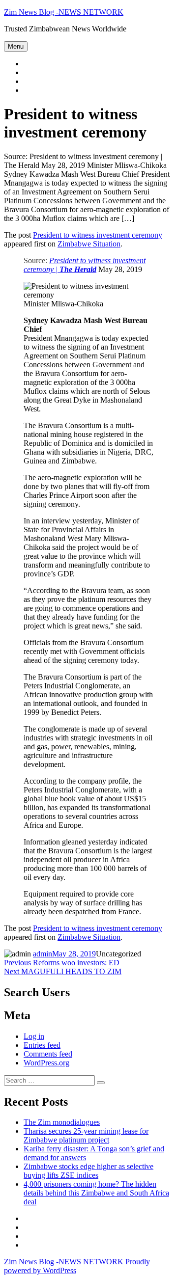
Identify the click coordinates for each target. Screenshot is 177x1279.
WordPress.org (46, 1063)
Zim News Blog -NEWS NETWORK (63, 12)
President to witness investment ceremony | (85, 264)
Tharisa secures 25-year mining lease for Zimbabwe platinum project (86, 1135)
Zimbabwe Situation (89, 244)
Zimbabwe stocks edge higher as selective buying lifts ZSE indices (88, 1170)
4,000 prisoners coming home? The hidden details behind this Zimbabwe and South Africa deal (96, 1193)
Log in (34, 1036)
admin (42, 954)
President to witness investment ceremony (97, 235)
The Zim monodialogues (62, 1122)
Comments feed (48, 1054)
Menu (16, 46)
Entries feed (42, 1045)
